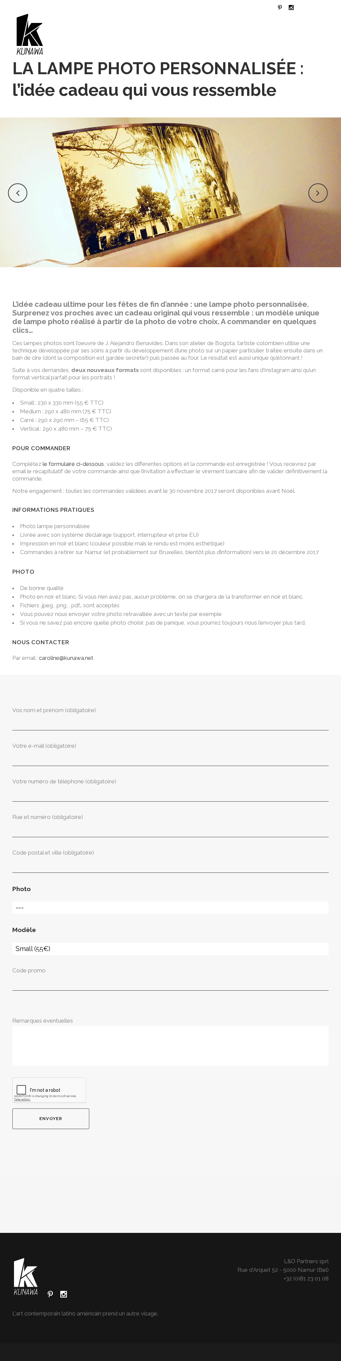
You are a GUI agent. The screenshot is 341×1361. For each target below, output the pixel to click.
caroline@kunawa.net (66, 658)
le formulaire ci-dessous (73, 464)
